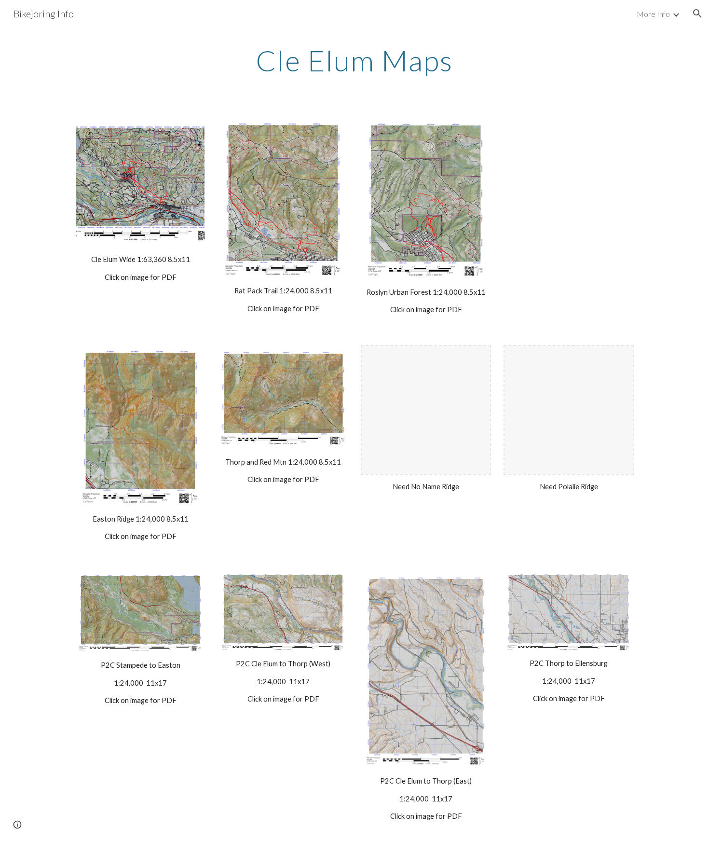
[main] (354, 60)
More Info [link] (653, 13)
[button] (697, 13)
